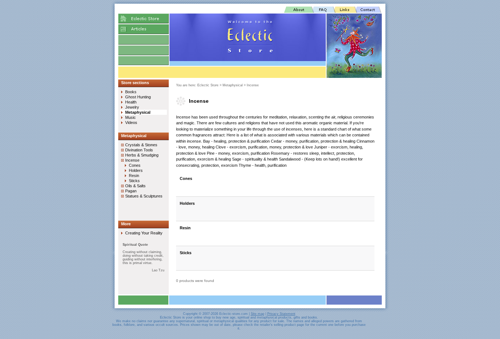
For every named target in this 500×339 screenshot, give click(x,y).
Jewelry (132, 107)
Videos (131, 122)
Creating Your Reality (144, 233)
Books (131, 92)
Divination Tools (139, 150)
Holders (187, 203)
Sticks (185, 253)
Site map (257, 314)
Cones (186, 178)
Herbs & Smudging (141, 155)
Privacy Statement (281, 314)
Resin (185, 228)
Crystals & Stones (141, 145)
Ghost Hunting (138, 97)
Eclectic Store (208, 85)
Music (130, 117)
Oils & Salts (135, 186)
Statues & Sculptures (144, 196)
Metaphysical (233, 85)
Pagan (131, 191)
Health (131, 102)
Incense (253, 85)
